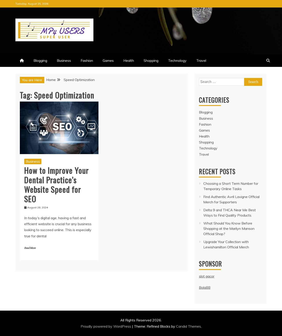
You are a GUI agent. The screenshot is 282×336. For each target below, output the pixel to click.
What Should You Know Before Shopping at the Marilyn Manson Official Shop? (228, 228)
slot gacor (206, 276)
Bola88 (204, 287)
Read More (29, 248)
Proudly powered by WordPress (106, 326)
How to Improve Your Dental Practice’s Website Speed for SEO (56, 184)
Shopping (151, 60)
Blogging (40, 60)
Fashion (87, 60)
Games (108, 60)
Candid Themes (188, 326)
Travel (201, 60)
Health (128, 60)
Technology (177, 60)
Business (64, 60)
